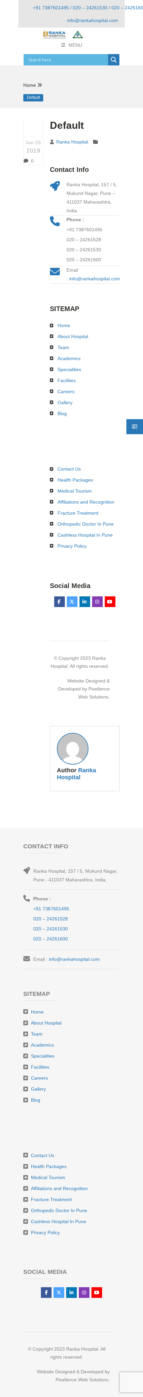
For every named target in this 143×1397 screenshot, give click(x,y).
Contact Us (69, 469)
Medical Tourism (75, 491)
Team (63, 347)
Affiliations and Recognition (86, 502)
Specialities (69, 369)
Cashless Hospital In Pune (85, 535)
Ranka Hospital (72, 142)
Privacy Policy (72, 546)
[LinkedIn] (84, 601)
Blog (62, 413)
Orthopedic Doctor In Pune (86, 524)
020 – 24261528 (84, 239)
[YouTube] (110, 601)
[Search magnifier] (113, 59)
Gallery (65, 402)
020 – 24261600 (84, 259)
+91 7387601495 (84, 229)
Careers (66, 391)
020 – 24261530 (84, 249)
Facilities (67, 380)
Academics (69, 358)
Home (29, 85)
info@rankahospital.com (94, 278)
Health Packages (75, 480)
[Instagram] (97, 601)
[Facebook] (59, 601)
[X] (72, 601)
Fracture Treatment (78, 513)
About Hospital (73, 336)
